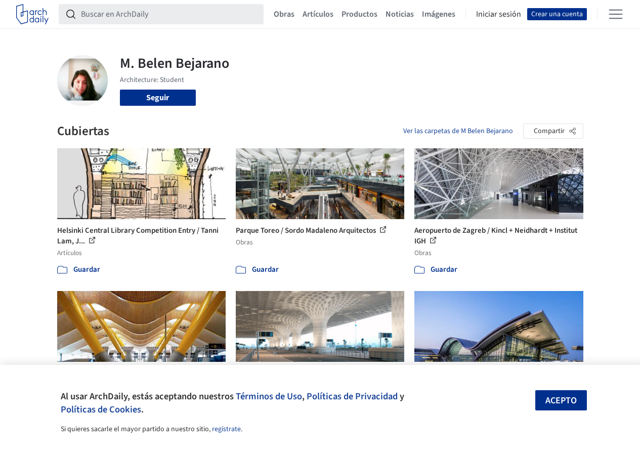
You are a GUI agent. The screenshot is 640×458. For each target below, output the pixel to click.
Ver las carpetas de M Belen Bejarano (458, 131)
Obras (284, 14)
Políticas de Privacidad (352, 396)
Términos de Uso (269, 396)
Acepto (561, 400)
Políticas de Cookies (101, 409)
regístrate (226, 429)
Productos (359, 14)
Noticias (400, 14)
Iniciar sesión (498, 14)
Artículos (318, 14)
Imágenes (438, 14)
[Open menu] (616, 14)
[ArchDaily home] (32, 14)
